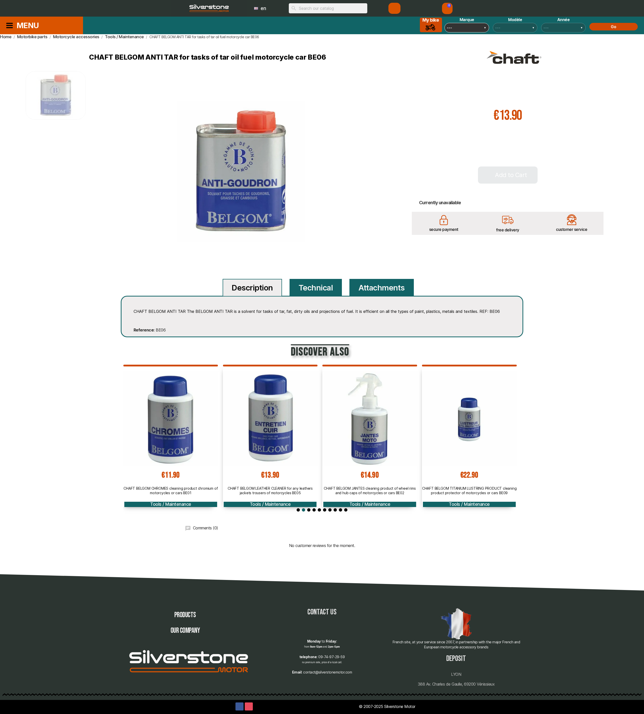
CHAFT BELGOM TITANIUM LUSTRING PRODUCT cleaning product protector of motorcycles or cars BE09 (469, 490)
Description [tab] (252, 287)
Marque (467, 19)
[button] (447, 8)
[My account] (394, 8)
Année (563, 19)
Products (185, 615)
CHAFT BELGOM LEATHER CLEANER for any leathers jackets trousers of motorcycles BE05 (270, 490)
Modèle (515, 19)
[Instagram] (249, 706)
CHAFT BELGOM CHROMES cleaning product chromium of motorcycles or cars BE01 (171, 490)
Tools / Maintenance (170, 504)
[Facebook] (239, 706)
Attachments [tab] (381, 287)
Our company (185, 630)
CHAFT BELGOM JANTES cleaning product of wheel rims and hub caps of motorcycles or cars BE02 (370, 490)
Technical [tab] (316, 287)
